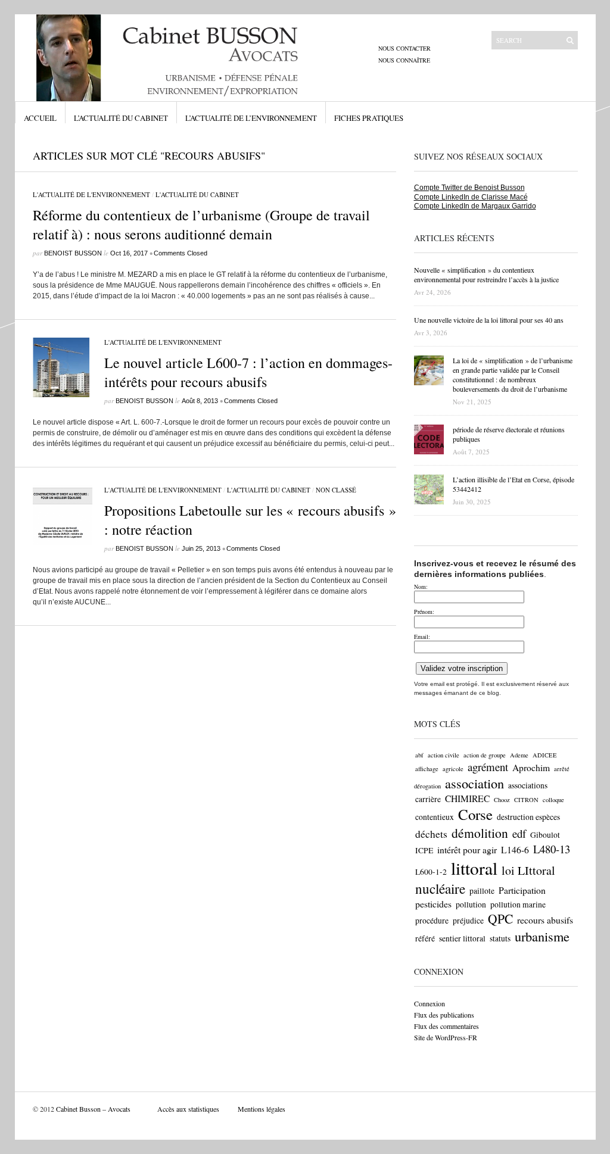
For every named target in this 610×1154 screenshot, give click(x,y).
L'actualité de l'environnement (91, 194)
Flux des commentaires (446, 1026)
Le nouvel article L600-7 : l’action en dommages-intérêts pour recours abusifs (248, 372)
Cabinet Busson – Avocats (93, 1109)
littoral (474, 867)
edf (519, 833)
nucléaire (440, 888)
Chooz (502, 800)
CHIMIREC (467, 798)
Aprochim (531, 767)
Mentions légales (261, 1109)
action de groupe (484, 755)
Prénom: (424, 611)
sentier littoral (462, 938)
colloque (553, 800)
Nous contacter (404, 48)
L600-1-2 (431, 871)
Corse (475, 814)
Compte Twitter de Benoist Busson (469, 187)
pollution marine (518, 904)
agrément (488, 766)
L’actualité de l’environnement (251, 118)
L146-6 (515, 849)
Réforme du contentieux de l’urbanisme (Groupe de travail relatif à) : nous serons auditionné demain (201, 224)
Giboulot (545, 834)
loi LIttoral (528, 870)
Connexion (429, 1003)
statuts (500, 938)
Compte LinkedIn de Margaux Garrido (475, 206)
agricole (453, 769)
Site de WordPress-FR (445, 1037)
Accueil (40, 118)
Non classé (336, 489)
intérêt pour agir (467, 849)
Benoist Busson (73, 253)
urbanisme (542, 936)
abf (419, 755)
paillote (481, 890)
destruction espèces (528, 817)
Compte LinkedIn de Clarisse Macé (471, 197)
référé (425, 938)
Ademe (519, 755)
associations (527, 785)
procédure (432, 920)
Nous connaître (404, 60)
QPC (500, 918)
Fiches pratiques (368, 118)
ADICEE (545, 755)
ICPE (424, 850)
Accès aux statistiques (188, 1109)
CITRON (526, 800)
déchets (431, 834)
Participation (522, 890)
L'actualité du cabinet (197, 194)
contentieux (434, 817)
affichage (426, 769)
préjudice (468, 920)
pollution (471, 904)
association (474, 783)
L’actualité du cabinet (121, 118)
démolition (480, 832)
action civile (443, 755)
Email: (422, 636)
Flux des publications (444, 1014)
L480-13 (551, 848)
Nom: (421, 586)
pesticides (433, 903)
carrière (428, 799)
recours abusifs (545, 919)
